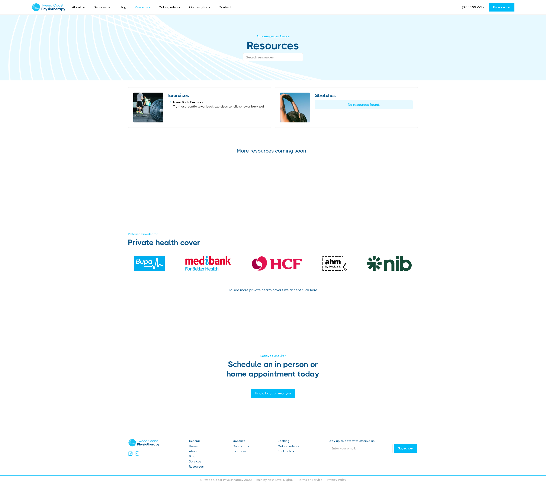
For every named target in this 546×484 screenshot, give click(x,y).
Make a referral (170, 7)
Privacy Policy (336, 479)
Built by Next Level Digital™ (275, 479)
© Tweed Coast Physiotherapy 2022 (226, 479)
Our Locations (199, 7)
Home (193, 446)
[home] (49, 7)
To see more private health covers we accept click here (273, 290)
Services (100, 7)
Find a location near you (273, 393)
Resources (142, 7)
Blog (122, 7)
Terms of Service (310, 479)
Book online (501, 7)
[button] (79, 7)
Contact (225, 7)
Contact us (241, 446)
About (76, 7)
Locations (240, 451)
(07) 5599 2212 (473, 7)
